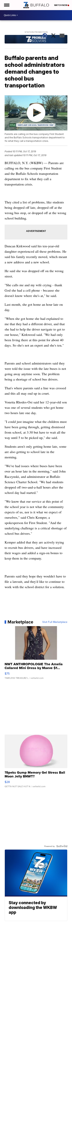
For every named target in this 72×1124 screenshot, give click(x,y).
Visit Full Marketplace (54, 622)
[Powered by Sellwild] (61, 846)
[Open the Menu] (6, 5)
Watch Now (61, 5)
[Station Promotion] (36, 40)
